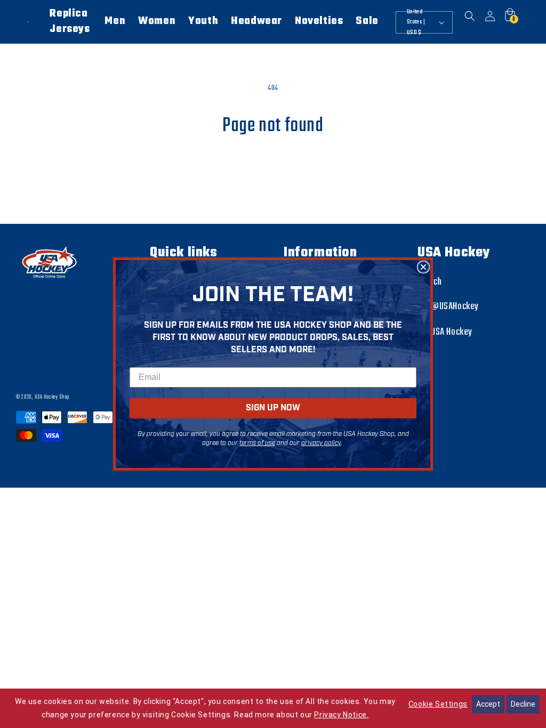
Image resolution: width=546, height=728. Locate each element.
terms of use (257, 443)
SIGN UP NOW (273, 408)
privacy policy (321, 443)
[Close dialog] (423, 267)
